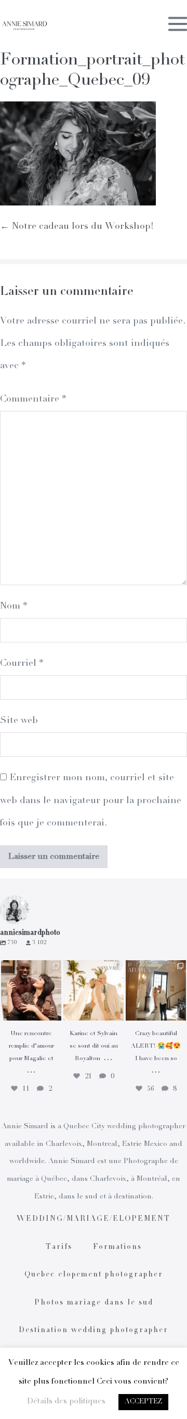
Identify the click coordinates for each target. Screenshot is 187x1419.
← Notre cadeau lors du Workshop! (77, 226)
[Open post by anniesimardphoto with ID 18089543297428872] (93, 990)
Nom (13, 606)
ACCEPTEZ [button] (143, 1402)
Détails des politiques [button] (66, 1401)
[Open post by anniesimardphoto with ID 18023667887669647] (156, 990)
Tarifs (59, 1247)
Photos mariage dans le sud (93, 1303)
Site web (19, 721)
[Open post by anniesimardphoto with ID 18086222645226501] (31, 990)
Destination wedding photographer (93, 1330)
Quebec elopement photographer (93, 1275)
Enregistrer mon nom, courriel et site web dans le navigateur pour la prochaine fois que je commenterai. (90, 800)
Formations (117, 1247)
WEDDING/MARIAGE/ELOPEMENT (93, 1219)
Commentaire (33, 399)
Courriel (21, 663)
